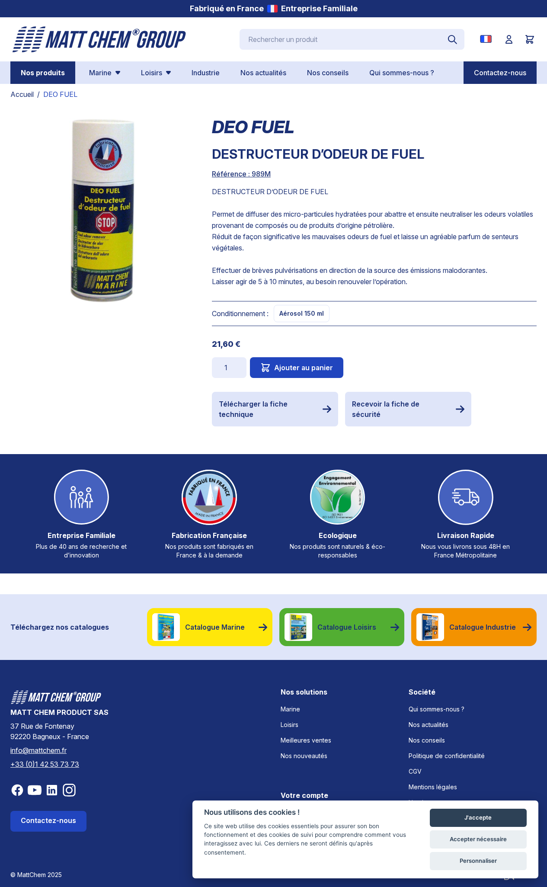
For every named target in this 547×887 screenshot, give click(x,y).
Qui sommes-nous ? (436, 709)
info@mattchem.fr (38, 750)
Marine (290, 709)
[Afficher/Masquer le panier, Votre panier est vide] (529, 39)
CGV (415, 771)
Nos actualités (428, 724)
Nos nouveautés (304, 755)
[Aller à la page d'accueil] (99, 39)
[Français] (487, 39)
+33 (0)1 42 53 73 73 (44, 764)
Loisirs (289, 724)
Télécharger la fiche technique (253, 409)
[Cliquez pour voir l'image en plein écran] (102, 210)
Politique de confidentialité (447, 755)
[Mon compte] (509, 39)
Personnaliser (478, 860)
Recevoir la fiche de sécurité (385, 409)
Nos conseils (427, 740)
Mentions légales (433, 787)
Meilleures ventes (306, 740)
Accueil (22, 94)
